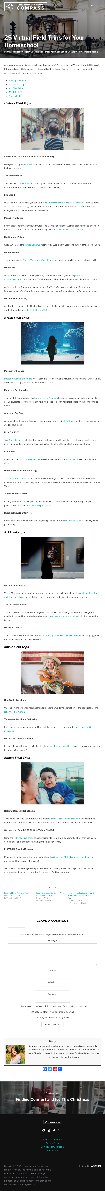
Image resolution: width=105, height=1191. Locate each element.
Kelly (52, 1041)
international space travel (38, 505)
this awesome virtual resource (68, 229)
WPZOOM (96, 1166)
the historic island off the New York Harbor (63, 203)
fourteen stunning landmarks (64, 616)
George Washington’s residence (38, 260)
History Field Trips (18, 80)
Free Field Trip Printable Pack (16, 893)
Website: (52, 994)
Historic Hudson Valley (38, 310)
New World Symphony (15, 712)
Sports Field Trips (17, 96)
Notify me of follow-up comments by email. (53, 1012)
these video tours (72, 521)
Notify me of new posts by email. (53, 1017)
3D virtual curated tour (20, 478)
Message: (52, 941)
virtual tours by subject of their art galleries (60, 635)
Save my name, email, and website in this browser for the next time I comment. (54, 1006)
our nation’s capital (27, 183)
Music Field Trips (17, 92)
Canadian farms (16, 440)
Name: (52, 970)
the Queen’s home (31, 245)
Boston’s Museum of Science (18, 379)
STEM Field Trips (17, 84)
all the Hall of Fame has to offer (66, 819)
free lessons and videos (61, 746)
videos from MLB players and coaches (70, 857)
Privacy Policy (52, 1143)
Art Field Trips (16, 88)
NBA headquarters (23, 838)
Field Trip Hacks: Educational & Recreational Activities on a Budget (81, 895)
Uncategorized (14, 52)
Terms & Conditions (52, 1139)
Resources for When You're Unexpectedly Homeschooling (69, 52)
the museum (28, 164)
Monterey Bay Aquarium (46, 398)
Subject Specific (30, 52)
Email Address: (53, 982)
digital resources (31, 459)
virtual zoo (71, 459)
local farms (69, 421)
